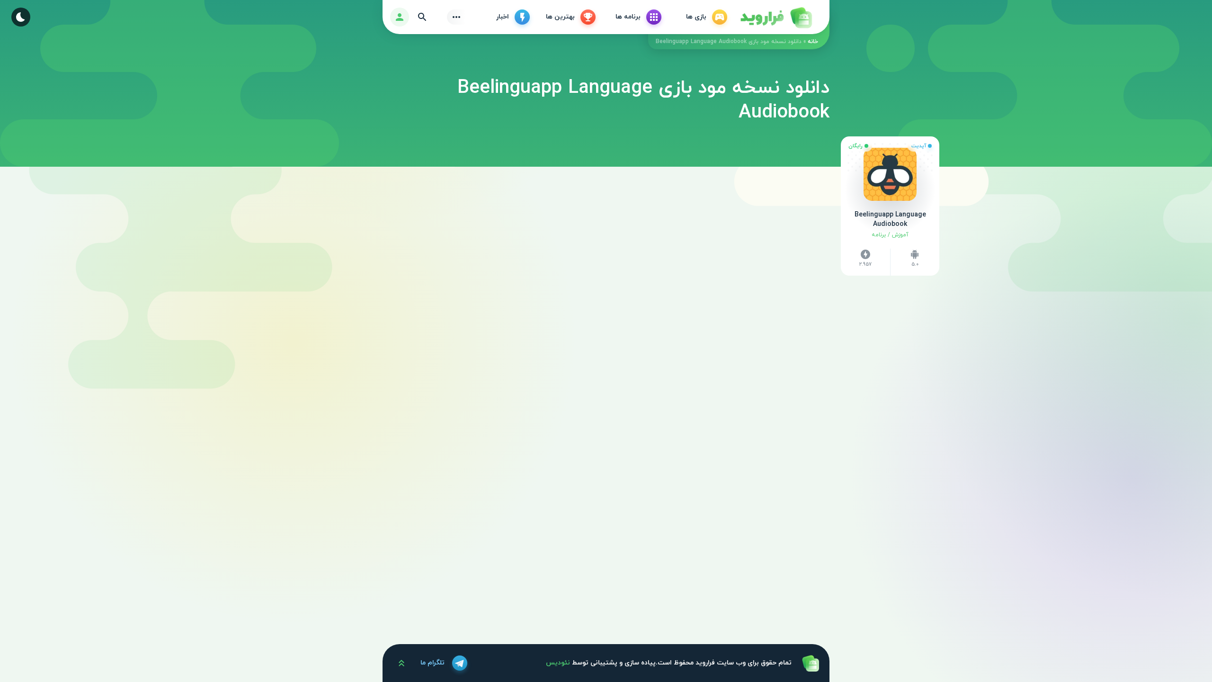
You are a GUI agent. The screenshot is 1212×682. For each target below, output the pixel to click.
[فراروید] (775, 17)
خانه (813, 41)
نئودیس (558, 662)
